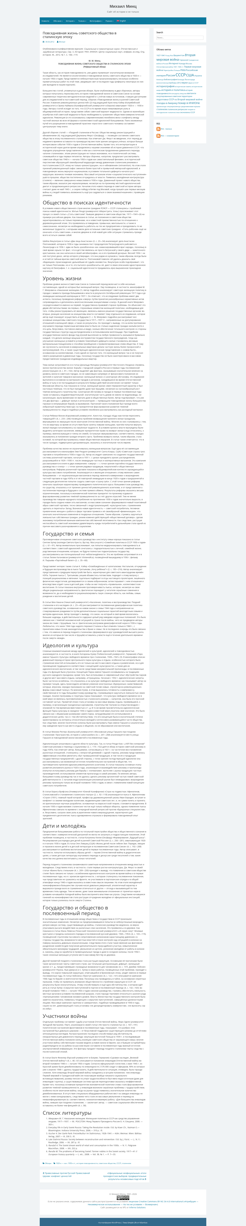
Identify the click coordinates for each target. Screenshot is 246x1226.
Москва (189, 63)
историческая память (183, 87)
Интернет (174, 63)
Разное (109, 21)
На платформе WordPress (109, 1222)
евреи (185, 82)
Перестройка (168, 70)
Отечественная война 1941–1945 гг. (170, 67)
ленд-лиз (183, 94)
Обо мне (57, 21)
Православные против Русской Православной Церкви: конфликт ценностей (66, 1174)
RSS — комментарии (169, 135)
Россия (170, 75)
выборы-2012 (175, 82)
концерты (175, 93)
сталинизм (126, 1163)
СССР (119, 1163)
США (190, 75)
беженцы (159, 80)
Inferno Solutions (137, 1207)
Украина (198, 75)
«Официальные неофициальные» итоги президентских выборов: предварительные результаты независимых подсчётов (124, 1176)
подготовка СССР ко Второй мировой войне (179, 99)
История (69, 21)
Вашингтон (179, 55)
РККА (182, 70)
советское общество (107, 1163)
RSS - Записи (166, 129)
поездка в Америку (166, 103)
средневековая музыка (190, 106)
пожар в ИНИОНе (189, 103)
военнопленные (162, 83)
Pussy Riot (169, 56)
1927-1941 (160, 55)
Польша (177, 70)
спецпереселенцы (173, 106)
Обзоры (48, 1163)
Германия (183, 60)
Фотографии (95, 21)
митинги (191, 93)
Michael (62, 42)
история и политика (173, 90)
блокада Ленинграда (186, 79)
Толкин (81, 21)
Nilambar (143, 1222)
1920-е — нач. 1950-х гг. (66, 1163)
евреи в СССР (193, 83)
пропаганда (161, 106)
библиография (170, 79)
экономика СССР (187, 112)
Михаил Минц (123, 6)
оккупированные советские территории (174, 96)
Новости (45, 21)
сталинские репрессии (177, 109)
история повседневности (87, 1163)
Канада (182, 63)
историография (165, 86)
